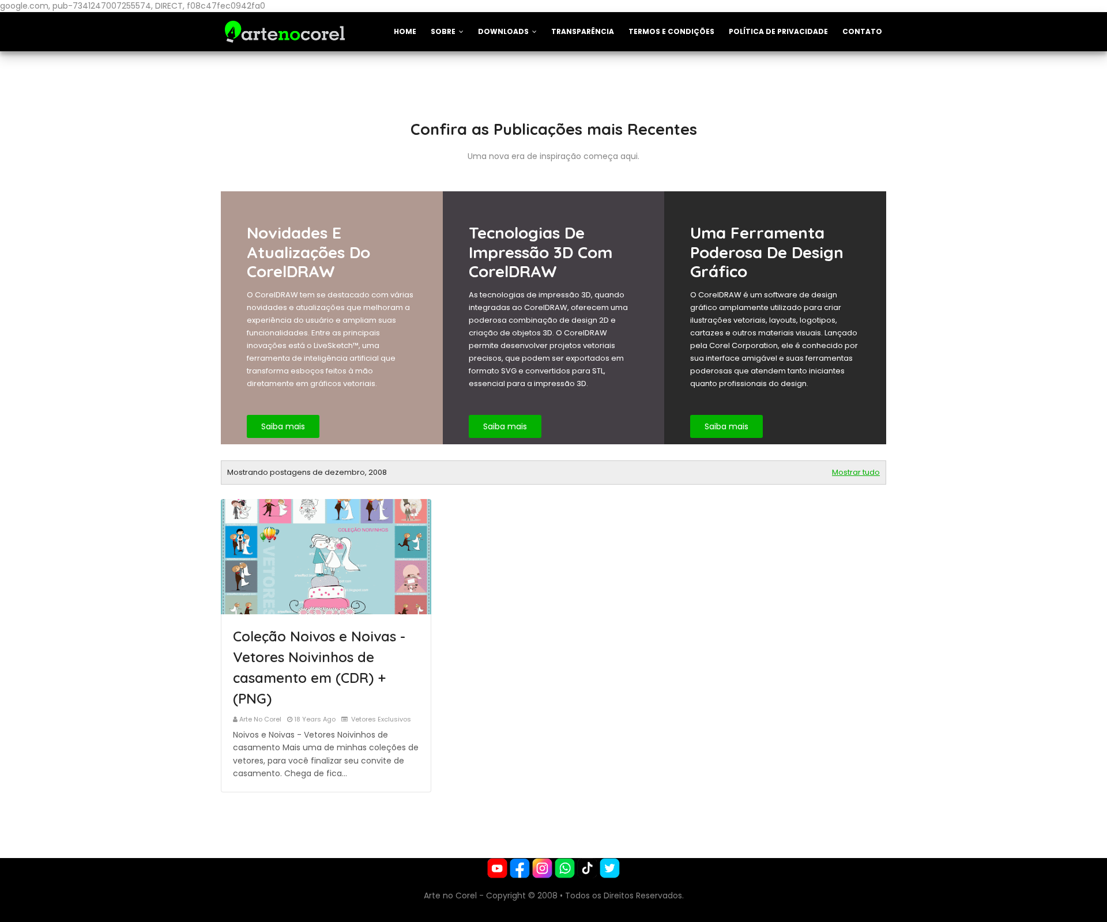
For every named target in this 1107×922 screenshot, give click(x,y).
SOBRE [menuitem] (443, 31)
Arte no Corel (260, 719)
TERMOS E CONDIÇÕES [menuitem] (671, 31)
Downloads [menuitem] (503, 31)
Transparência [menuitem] (582, 31)
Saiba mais (283, 426)
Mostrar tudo (856, 472)
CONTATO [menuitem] (862, 31)
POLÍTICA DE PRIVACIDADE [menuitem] (778, 31)
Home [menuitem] (405, 31)
